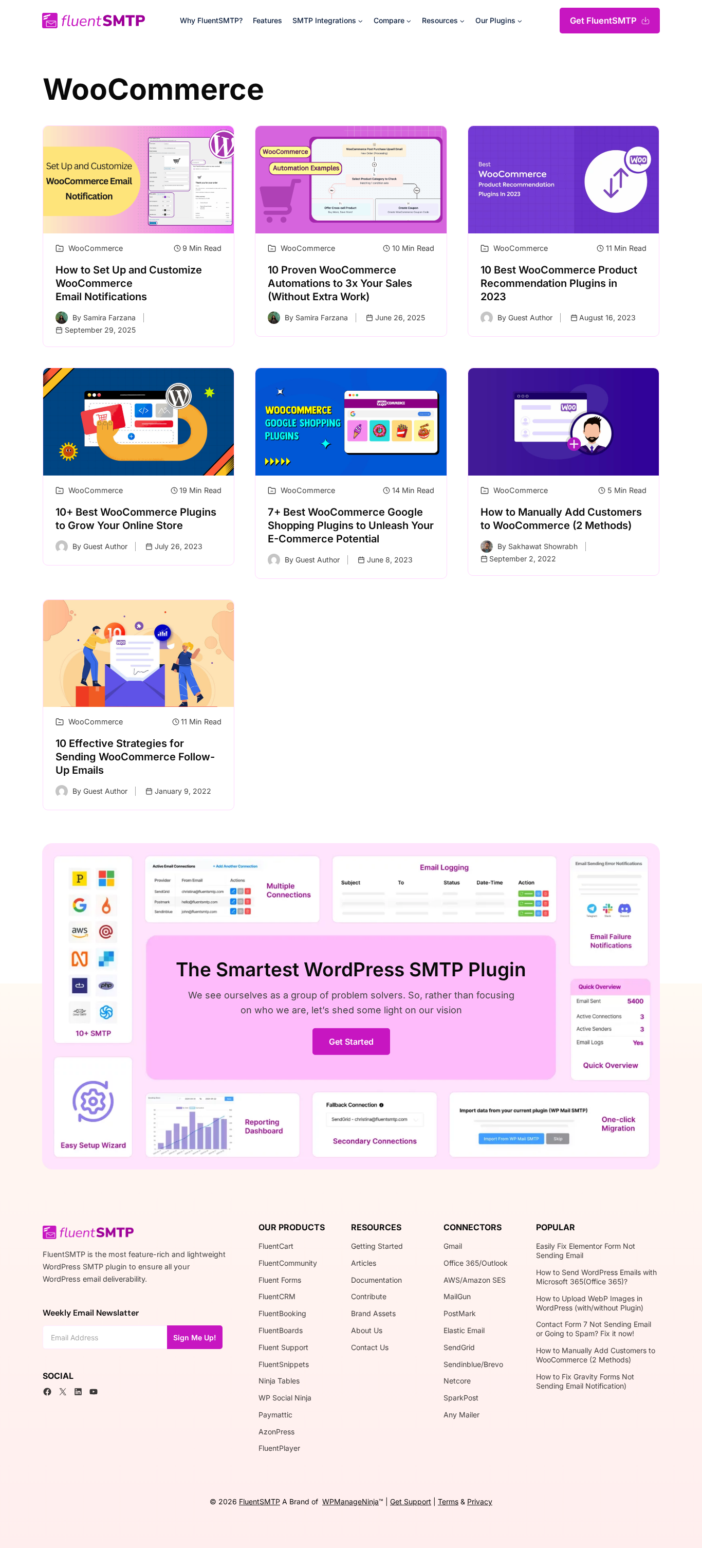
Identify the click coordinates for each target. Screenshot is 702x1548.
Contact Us (370, 1347)
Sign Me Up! (194, 1337)
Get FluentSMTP (603, 20)
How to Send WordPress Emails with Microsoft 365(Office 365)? (596, 1277)
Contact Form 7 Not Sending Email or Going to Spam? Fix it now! (593, 1329)
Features (267, 20)
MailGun (457, 1296)
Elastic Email (464, 1330)
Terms (448, 1501)
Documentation (376, 1280)
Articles (363, 1263)
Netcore (457, 1380)
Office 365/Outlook (476, 1263)
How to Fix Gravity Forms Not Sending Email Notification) (585, 1381)
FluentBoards (280, 1330)
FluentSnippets (283, 1364)
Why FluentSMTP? (211, 20)
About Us (366, 1330)
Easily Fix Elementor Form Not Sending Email (585, 1251)
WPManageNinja (350, 1501)
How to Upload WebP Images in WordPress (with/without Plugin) (589, 1303)
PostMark (460, 1313)
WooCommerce (95, 248)
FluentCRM (276, 1296)
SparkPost (461, 1397)
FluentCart (275, 1246)
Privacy (479, 1501)
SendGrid (459, 1347)
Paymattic (275, 1414)
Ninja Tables (279, 1380)
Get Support (410, 1501)
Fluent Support (283, 1347)
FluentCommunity (287, 1263)
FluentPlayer (279, 1448)
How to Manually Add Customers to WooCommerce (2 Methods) (595, 1355)
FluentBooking (282, 1313)
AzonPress (276, 1431)
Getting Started (377, 1246)
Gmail (453, 1246)
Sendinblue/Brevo (473, 1364)
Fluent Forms (279, 1280)
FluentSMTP (259, 1501)
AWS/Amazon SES (475, 1280)
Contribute (368, 1296)
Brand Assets (373, 1313)
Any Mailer (461, 1414)
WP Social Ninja (284, 1397)
